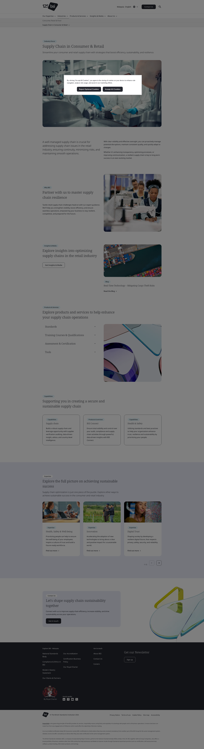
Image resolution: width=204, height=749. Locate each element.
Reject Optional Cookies (89, 89)
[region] (103, 85)
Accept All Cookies (112, 89)
